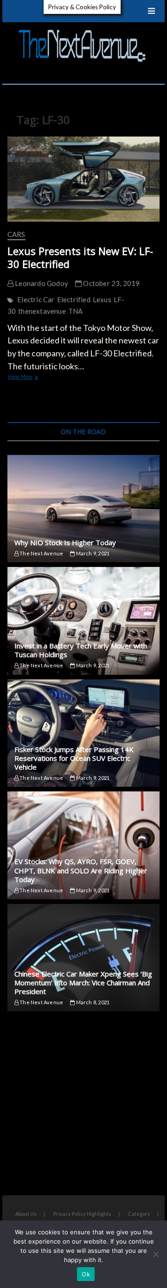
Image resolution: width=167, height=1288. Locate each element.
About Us (26, 1214)
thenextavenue (42, 311)
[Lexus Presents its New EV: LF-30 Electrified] (83, 179)
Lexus (102, 299)
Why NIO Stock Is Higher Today (65, 542)
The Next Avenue (41, 553)
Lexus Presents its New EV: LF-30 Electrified (80, 257)
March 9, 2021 (92, 553)
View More (31, 377)
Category (139, 1214)
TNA (75, 311)
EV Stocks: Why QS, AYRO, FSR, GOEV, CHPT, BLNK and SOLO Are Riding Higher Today (80, 870)
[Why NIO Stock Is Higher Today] (83, 509)
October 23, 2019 (111, 283)
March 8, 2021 (92, 1002)
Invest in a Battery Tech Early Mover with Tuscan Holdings (80, 650)
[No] (155, 1254)
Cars (16, 234)
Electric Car (35, 299)
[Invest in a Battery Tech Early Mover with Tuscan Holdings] (83, 621)
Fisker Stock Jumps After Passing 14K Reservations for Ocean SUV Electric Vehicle (74, 758)
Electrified (73, 299)
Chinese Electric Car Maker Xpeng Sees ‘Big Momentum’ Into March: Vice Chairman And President (83, 982)
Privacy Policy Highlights (82, 1214)
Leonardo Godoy (40, 283)
